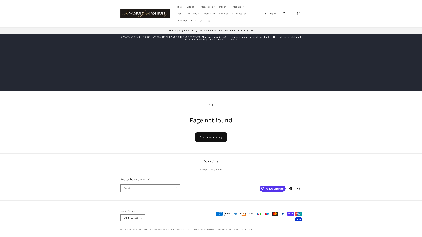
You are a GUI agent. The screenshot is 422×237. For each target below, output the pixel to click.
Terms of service (207, 229)
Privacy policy (191, 229)
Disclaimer (216, 169)
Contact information (243, 229)
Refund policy (176, 229)
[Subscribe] (176, 188)
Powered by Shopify (158, 229)
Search (204, 169)
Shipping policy (224, 229)
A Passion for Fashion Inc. (138, 229)
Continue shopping (211, 137)
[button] (192, 6)
